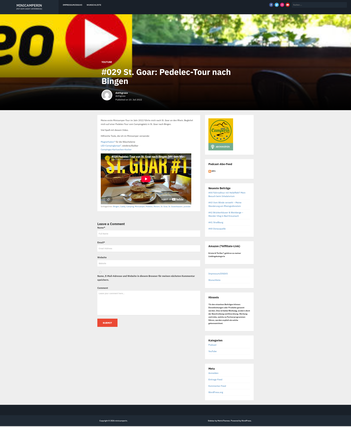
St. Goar (164, 206)
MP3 (213, 171)
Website (102, 257)
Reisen (157, 206)
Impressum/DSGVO (72, 5)
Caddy (122, 206)
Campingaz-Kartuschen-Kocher (116, 149)
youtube (187, 206)
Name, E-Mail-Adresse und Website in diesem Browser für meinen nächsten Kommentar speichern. (146, 278)
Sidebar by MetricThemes (219, 420)
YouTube (106, 62)
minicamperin (29, 5)
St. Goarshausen (175, 206)
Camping (130, 206)
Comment (102, 287)
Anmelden (213, 373)
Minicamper (140, 206)
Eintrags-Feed (215, 379)
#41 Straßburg (215, 222)
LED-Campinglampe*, (111, 145)
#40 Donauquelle (217, 228)
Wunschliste (94, 5)
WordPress (246, 420)
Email (101, 242)
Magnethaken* (108, 141)
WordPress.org (215, 392)
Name (101, 227)
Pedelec (149, 206)
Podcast (212, 344)
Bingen (116, 206)
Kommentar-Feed (217, 386)
